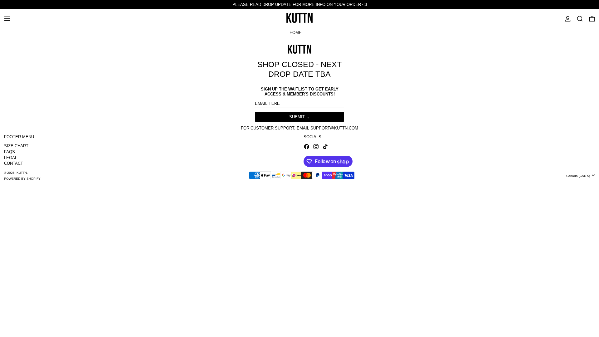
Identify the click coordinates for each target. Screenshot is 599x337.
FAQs (9, 151)
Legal (10, 157)
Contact (13, 163)
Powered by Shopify (22, 178)
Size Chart (16, 146)
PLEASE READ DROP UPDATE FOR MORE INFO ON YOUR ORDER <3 (299, 4)
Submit (297, 117)
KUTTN (22, 172)
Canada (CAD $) (578, 176)
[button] (580, 18)
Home (296, 32)
